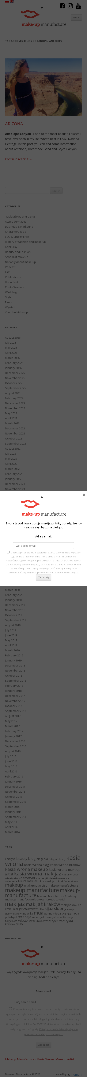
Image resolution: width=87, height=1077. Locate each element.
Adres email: (43, 536)
